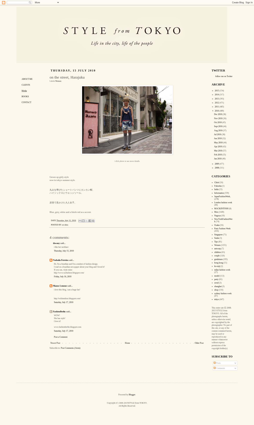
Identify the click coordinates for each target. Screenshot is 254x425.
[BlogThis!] (83, 221)
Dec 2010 (218, 114)
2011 (217, 106)
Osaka (216, 225)
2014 (217, 94)
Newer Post (55, 343)
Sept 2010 (218, 126)
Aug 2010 (218, 130)
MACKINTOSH (221, 208)
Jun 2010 (218, 138)
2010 (217, 111)
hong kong (218, 263)
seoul (216, 283)
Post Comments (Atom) (70, 348)
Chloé (216, 182)
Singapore (218, 234)
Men (216, 212)
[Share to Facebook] (90, 221)
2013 (217, 99)
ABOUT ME (27, 79)
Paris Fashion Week (222, 228)
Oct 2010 (218, 122)
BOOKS (25, 96)
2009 (217, 164)
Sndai (216, 238)
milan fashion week (222, 270)
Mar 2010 (218, 150)
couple (217, 255)
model (216, 276)
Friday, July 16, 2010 (62, 276)
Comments (220, 368)
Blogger (132, 394)
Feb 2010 (218, 154)
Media (24, 91)
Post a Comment (60, 337)
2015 (217, 90)
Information (219, 193)
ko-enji (217, 266)
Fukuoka (218, 186)
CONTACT (26, 102)
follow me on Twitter (223, 76)
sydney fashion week (223, 293)
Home (127, 343)
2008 (217, 168)
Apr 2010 (218, 146)
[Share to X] (86, 221)
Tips (216, 241)
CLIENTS (26, 85)
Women (58, 81)
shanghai (218, 286)
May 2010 (218, 142)
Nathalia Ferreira (60, 260)
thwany (56, 243)
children (217, 252)
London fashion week (223, 202)
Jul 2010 (218, 134)
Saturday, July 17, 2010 (63, 302)
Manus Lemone (60, 286)
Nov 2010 (218, 118)
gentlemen (218, 259)
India (216, 189)
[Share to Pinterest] (93, 221)
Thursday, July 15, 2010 (64, 251)
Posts (218, 363)
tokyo (216, 299)
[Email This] (80, 221)
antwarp (217, 248)
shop (216, 290)
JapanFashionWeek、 (223, 196)
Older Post (199, 343)
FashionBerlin (59, 311)
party (216, 279)
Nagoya (217, 215)
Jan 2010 (218, 158)
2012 (217, 103)
